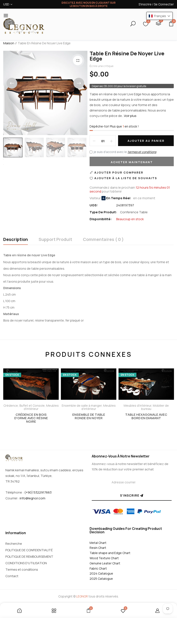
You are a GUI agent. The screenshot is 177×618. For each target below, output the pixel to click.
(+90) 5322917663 (38, 492)
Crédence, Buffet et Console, (24, 405)
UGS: (94, 205)
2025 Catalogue (101, 579)
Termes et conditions (21, 569)
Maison (8, 43)
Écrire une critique (101, 66)
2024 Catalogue (101, 573)
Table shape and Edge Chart (110, 553)
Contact (11, 576)
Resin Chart (98, 548)
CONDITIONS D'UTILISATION (26, 563)
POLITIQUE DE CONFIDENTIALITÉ (29, 550)
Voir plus (130, 115)
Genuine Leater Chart (105, 563)
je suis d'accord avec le (124, 152)
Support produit (55, 239)
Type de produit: (103, 212)
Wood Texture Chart (104, 558)
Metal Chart (98, 543)
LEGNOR (82, 596)
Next (78, 83)
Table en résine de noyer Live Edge (127, 56)
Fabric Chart (98, 568)
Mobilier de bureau (155, 407)
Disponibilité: (101, 219)
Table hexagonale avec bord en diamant (146, 416)
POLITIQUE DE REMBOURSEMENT (29, 556)
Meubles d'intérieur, (138, 405)
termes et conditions (142, 152)
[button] (159, 16)
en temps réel (118, 198)
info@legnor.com (32, 498)
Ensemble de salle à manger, (82, 405)
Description (15, 239)
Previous (11, 83)
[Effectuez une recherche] (129, 24)
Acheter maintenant (132, 162)
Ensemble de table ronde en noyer (88, 416)
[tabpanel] (31, 403)
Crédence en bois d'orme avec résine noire (31, 418)
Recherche (13, 543)
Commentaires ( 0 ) (103, 239)
